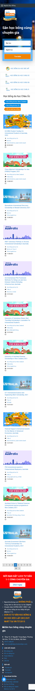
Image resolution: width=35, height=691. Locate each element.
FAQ (5, 658)
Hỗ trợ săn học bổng (13, 109)
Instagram (8, 672)
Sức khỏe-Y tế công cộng (13, 515)
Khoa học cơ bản (11, 291)
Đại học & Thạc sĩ (11, 249)
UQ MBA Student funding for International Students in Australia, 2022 (16, 133)
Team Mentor (8, 656)
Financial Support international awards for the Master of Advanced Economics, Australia (17, 431)
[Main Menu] (2, 5)
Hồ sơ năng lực (9, 653)
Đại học (9, 140)
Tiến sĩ (9, 289)
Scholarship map (10, 679)
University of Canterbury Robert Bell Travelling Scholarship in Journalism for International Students (17, 320)
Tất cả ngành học (11, 215)
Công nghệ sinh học (12, 477)
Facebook (8, 667)
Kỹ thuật (9, 402)
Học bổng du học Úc (13, 105)
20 (16, 568)
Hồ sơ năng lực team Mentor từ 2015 (11, 688)
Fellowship (10, 176)
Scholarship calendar (11, 682)
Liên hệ (6, 661)
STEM (19, 477)
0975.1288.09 (9, 642)
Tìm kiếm (17, 56)
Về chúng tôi (8, 651)
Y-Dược (23, 515)
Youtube (7, 670)
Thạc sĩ (9, 400)
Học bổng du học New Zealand (16, 101)
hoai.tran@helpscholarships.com (15, 644)
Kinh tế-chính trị (11, 143)
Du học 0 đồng (9, 684)
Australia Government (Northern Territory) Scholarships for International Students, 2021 (15, 544)
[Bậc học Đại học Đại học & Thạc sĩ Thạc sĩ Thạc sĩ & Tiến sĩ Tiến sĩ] (17, 44)
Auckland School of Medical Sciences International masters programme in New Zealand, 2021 (17, 505)
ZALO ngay (17, 585)
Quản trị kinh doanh (21, 143)
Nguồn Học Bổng (9, 5)
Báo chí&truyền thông (12, 330)
